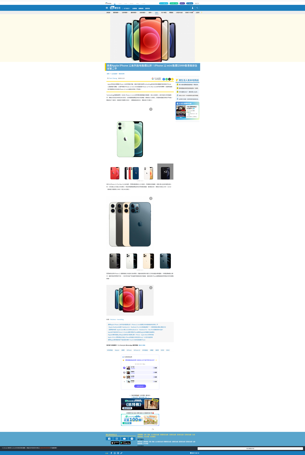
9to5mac (113, 319)
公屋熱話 (134, 8)
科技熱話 (110, 350)
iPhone (129, 350)
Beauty (131, 3)
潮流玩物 (121, 74)
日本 (163, 350)
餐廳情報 (140, 436)
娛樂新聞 (141, 8)
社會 (193, 434)
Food (125, 3)
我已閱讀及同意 (250, 448)
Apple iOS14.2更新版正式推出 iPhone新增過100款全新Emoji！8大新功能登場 (130, 337)
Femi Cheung (113, 78)
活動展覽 (140, 434)
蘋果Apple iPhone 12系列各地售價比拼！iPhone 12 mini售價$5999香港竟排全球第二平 (133, 324)
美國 (152, 350)
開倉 (148, 434)
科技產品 (145, 350)
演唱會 (108, 12)
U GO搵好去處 (164, 3)
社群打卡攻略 (175, 3)
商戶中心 (182, 3)
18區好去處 (179, 12)
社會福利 (153, 436)
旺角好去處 (188, 434)
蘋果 (123, 350)
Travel (120, 3)
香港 (157, 350)
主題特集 (198, 12)
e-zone (143, 3)
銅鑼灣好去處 (164, 434)
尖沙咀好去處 (155, 434)
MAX (168, 350)
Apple (117, 350)
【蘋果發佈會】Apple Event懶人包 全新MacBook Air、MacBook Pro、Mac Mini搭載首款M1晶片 (135, 330)
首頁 (108, 74)
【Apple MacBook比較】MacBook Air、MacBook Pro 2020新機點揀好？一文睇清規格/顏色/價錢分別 (137, 327)
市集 (145, 434)
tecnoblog (120, 319)
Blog (137, 3)
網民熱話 (139, 441)
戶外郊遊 (146, 436)
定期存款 (147, 8)
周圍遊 (171, 12)
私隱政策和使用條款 (45, 448)
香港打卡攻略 (189, 12)
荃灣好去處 (180, 434)
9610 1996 (142, 345)
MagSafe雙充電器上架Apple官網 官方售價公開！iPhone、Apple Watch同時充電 (131, 335)
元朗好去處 (172, 434)
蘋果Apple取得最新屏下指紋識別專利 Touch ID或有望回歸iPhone (126, 340)
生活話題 (114, 74)
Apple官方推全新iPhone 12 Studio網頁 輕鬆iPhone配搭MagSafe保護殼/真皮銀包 (131, 332)
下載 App (190, 3)
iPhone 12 (137, 350)
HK (114, 3)
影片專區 (163, 12)
